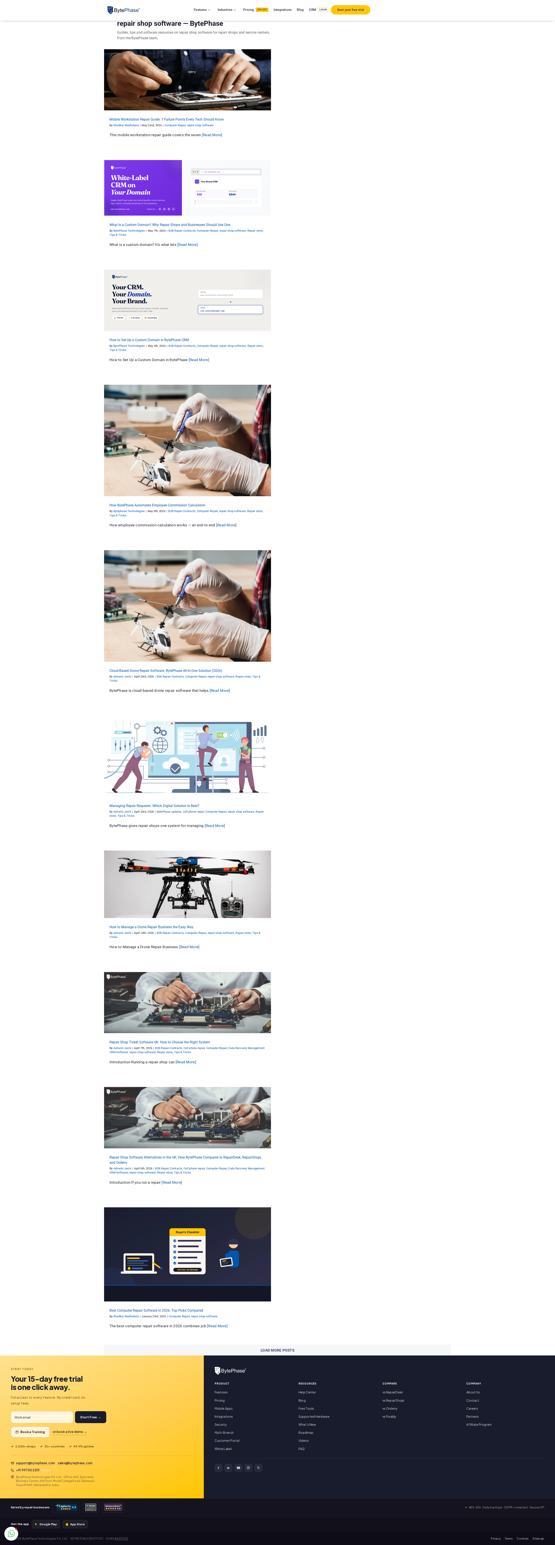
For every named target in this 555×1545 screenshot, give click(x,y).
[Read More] (212, 135)
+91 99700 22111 (28, 1470)
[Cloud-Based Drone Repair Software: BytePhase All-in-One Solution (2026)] (187, 606)
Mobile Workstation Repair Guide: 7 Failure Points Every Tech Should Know (166, 119)
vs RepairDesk (392, 1392)
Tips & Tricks (235, 191)
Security (221, 1424)
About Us (473, 1392)
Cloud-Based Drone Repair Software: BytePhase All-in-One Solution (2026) (165, 671)
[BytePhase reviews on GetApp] (90, 1507)
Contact (472, 1400)
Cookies (523, 1538)
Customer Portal (227, 1440)
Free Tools (306, 1408)
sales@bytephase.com (75, 1463)
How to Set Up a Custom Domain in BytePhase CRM (149, 340)
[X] (258, 1468)
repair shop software (199, 83)
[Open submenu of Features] (214, 10)
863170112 (121, 1538)
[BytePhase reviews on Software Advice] (113, 1507)
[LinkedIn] (228, 1468)
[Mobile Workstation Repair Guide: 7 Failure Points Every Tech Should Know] (187, 79)
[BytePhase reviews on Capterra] (66, 1507)
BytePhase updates (134, 759)
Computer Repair (173, 83)
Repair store (217, 191)
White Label (223, 1449)
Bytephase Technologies (129, 511)
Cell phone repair (158, 759)
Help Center (307, 1392)
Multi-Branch (224, 1432)
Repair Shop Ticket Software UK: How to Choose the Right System (159, 1042)
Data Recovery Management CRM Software (216, 1003)
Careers (472, 1408)
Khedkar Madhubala (126, 125)
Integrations (224, 1416)
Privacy (496, 1538)
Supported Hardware (314, 1416)
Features (221, 1392)
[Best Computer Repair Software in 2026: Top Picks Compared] (187, 1254)
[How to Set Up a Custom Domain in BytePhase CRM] (187, 300)
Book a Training (32, 1432)
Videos (304, 1440)
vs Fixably (389, 1416)
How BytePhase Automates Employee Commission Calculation (157, 505)
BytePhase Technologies (129, 230)
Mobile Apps (224, 1408)
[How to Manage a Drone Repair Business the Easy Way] (187, 884)
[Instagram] (248, 1468)
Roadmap (306, 1432)
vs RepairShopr (393, 1400)
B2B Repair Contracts (145, 191)
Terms (509, 1538)
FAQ (302, 1449)
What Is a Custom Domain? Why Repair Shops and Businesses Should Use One (169, 225)
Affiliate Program (479, 1424)
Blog (302, 1400)
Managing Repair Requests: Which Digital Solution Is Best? (154, 806)
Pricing (220, 1400)
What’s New (307, 1424)
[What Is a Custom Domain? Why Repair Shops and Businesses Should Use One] (187, 188)
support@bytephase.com (35, 1463)
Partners (472, 1416)
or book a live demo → (70, 1432)
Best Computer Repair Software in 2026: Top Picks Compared (156, 1310)
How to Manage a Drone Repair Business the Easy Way (151, 927)
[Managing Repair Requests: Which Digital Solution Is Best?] (187, 756)
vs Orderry (390, 1408)
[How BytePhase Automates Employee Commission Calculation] (187, 440)
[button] (11, 1534)
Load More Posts (277, 1350)
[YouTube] (238, 1468)
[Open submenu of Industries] (240, 10)
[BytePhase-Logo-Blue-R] (123, 8)
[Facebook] (218, 1468)
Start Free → (90, 1417)
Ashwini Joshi (122, 676)
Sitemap (538, 1538)
